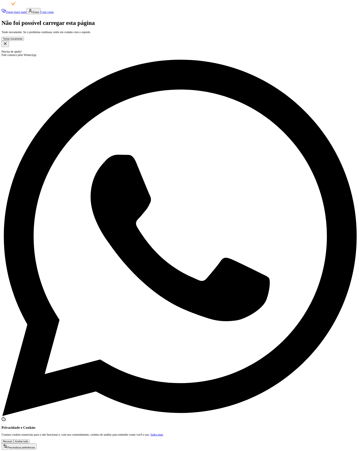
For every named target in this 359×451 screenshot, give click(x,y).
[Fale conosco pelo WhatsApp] (179, 415)
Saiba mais (156, 434)
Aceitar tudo (21, 441)
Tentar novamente (12, 38)
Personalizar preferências (21, 447)
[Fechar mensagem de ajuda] (5, 44)
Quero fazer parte (16, 12)
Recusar (7, 441)
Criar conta (47, 12)
